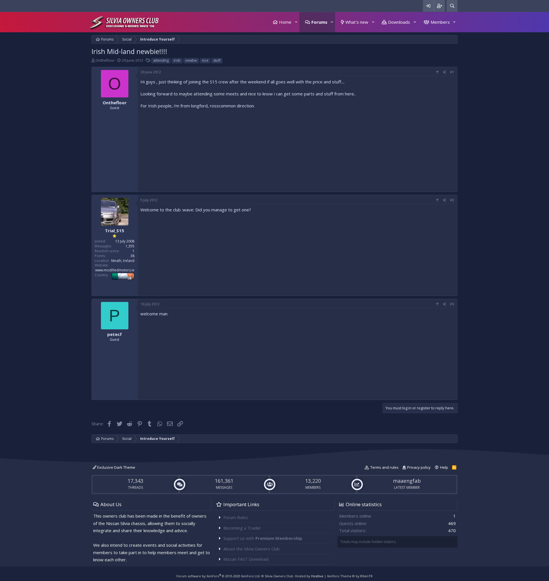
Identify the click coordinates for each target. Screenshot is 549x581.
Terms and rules (384, 467)
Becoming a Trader (242, 528)
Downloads (399, 22)
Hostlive (317, 576)
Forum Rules (235, 517)
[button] (296, 22)
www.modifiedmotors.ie (114, 270)
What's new (356, 22)
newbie (191, 60)
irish (177, 60)
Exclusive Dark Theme (115, 467)
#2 (452, 200)
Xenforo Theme (350, 576)
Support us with (262, 538)
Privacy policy (419, 467)
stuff (216, 60)
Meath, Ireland (122, 260)
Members (440, 22)
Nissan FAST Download (245, 559)
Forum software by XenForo (218, 576)
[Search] (452, 6)
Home (285, 22)
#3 (452, 304)
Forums (319, 22)
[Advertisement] (297, 149)
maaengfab (407, 480)
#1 (452, 72)
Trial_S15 (114, 230)
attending (161, 60)
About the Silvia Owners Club (251, 549)
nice (205, 60)
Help (444, 467)
